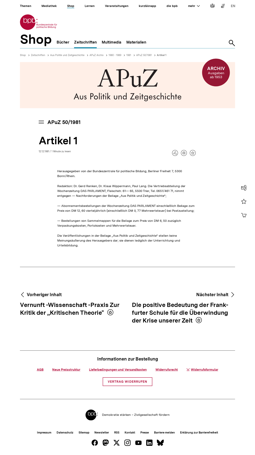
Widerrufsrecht (166, 369)
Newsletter (101, 432)
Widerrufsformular (204, 369)
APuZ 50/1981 (144, 55)
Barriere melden (164, 432)
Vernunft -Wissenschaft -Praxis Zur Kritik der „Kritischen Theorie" (69, 309)
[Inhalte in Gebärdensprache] (223, 6)
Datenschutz (65, 432)
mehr (194, 6)
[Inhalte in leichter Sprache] (212, 6)
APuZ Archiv (97, 55)
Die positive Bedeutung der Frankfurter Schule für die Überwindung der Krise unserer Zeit (180, 313)
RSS (117, 432)
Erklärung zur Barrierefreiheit (199, 432)
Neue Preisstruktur (66, 369)
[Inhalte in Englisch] (233, 6)
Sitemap (84, 432)
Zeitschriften (38, 55)
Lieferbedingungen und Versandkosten (118, 369)
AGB (40, 369)
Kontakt (130, 432)
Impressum (44, 432)
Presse (144, 432)
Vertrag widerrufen (127, 381)
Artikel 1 (161, 55)
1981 (128, 55)
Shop (23, 55)
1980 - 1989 (115, 55)
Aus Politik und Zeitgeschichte (67, 55)
